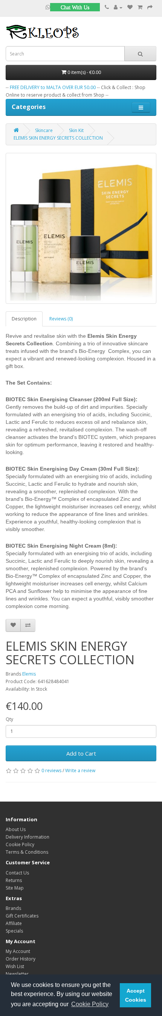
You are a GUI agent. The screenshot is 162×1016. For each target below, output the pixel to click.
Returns (14, 880)
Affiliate (14, 923)
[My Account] (118, 7)
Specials (14, 931)
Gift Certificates (22, 916)
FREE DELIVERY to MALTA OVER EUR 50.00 (53, 87)
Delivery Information (27, 837)
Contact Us (17, 873)
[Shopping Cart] (140, 7)
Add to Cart (81, 753)
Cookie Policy (20, 844)
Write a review (80, 770)
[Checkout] (150, 7)
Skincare (44, 130)
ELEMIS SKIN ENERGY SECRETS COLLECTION (58, 138)
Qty (9, 719)
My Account (18, 951)
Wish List (15, 966)
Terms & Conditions (27, 852)
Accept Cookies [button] (135, 995)
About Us (16, 829)
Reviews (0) (61, 319)
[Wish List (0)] (130, 7)
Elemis (29, 674)
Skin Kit (76, 130)
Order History (20, 959)
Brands (13, 908)
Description (24, 319)
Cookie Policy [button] (90, 1004)
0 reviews (51, 770)
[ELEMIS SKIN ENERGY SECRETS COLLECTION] (81, 228)
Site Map (15, 888)
